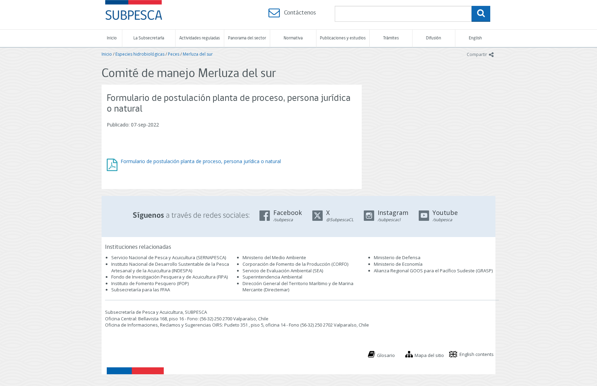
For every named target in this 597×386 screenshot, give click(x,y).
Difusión (433, 38)
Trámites (391, 38)
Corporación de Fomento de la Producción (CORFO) (295, 264)
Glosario (386, 355)
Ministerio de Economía (398, 264)
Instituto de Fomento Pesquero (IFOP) (150, 283)
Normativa (293, 38)
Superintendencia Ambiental (272, 277)
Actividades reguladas (199, 38)
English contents (476, 354)
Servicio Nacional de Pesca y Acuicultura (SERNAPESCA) (168, 257)
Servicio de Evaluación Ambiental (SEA (282, 270)
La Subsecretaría (148, 38)
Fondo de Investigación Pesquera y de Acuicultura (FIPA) (169, 277)
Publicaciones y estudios (343, 38)
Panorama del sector (247, 38)
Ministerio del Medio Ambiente (274, 257)
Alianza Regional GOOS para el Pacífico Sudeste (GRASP (433, 270)
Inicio (112, 38)
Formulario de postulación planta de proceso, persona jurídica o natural (201, 161)
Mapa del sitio (429, 355)
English (475, 38)
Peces (173, 54)
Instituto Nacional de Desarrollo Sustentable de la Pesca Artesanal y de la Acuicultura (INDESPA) (170, 267)
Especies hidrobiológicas (139, 54)
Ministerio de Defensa (397, 257)
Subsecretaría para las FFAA (140, 289)
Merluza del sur (198, 54)
